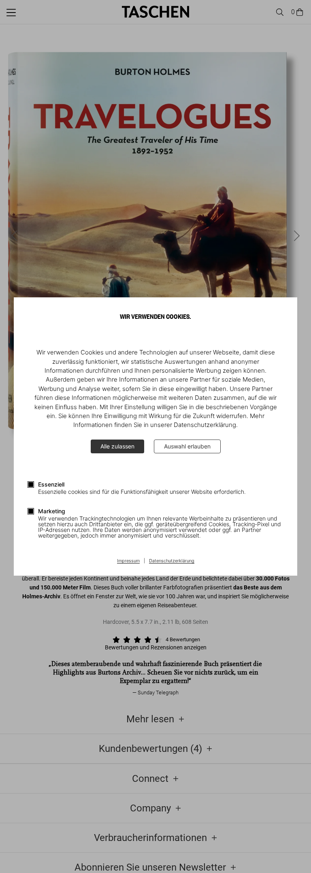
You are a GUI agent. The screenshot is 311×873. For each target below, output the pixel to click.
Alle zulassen (117, 446)
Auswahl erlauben (187, 446)
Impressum (128, 561)
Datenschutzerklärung (171, 561)
